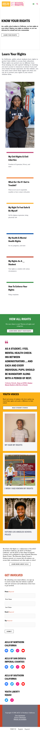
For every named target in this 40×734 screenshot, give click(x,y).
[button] (37, 4)
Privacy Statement (20, 717)
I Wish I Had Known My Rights (19, 488)
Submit (9, 631)
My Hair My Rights (13, 445)
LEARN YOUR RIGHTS (10, 35)
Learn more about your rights (20, 331)
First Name (8, 599)
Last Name (8, 607)
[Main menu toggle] (34, 4)
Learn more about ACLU (20, 564)
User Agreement (20, 715)
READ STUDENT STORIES (20, 408)
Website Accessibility (20, 719)
